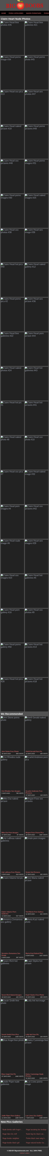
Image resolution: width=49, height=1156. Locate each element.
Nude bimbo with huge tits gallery (12, 1130)
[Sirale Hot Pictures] (36, 854)
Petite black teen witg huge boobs (36, 1138)
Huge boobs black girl (10, 1143)
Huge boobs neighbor (10, 1138)
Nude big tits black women (36, 1134)
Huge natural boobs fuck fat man (36, 1143)
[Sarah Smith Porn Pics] (12, 1016)
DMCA (27, 1153)
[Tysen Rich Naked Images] (12, 977)
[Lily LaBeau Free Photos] (12, 854)
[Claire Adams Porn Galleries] (12, 894)
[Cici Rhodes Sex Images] (12, 773)
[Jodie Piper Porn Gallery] (12, 1097)
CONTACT (22, 1153)
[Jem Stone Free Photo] (12, 733)
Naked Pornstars (33, 13)
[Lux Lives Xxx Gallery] (36, 1097)
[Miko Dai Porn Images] (12, 814)
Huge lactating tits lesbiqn (36, 1130)
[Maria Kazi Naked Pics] (36, 935)
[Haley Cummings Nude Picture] (36, 1056)
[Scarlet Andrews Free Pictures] (36, 773)
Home (3, 13)
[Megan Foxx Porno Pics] (36, 814)
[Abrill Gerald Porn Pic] (36, 733)
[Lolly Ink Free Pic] (36, 1016)
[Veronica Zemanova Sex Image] (12, 935)
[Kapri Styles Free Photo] (36, 977)
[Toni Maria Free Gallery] (36, 894)
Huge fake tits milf (9, 1134)
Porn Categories (16, 13)
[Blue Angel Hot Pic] (12, 1056)
